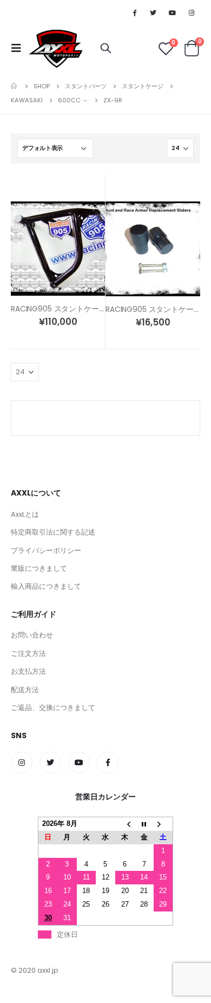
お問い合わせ (32, 635)
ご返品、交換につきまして (53, 707)
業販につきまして (39, 568)
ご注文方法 (28, 653)
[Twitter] (153, 12)
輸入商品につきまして (46, 586)
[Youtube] (172, 12)
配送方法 (25, 690)
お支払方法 (28, 671)
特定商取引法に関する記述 (53, 532)
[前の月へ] (125, 824)
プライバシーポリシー (46, 550)
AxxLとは (25, 514)
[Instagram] (191, 12)
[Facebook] (134, 12)
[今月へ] (144, 824)
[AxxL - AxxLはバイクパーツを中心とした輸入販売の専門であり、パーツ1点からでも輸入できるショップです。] (55, 48)
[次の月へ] (163, 824)
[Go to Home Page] (14, 86)
